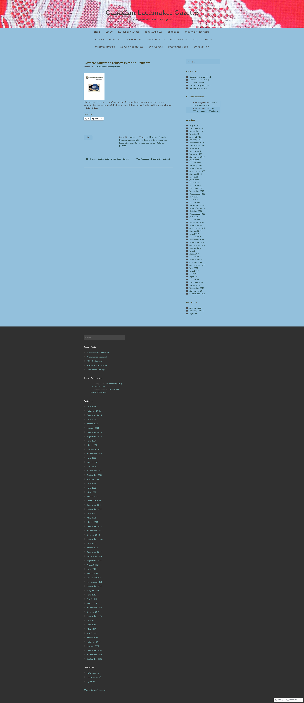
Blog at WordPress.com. (95, 690)
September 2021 (197, 194)
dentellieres (137, 140)
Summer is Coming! (199, 80)
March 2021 (195, 202)
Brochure (173, 32)
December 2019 (196, 222)
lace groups (161, 140)
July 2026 (193, 125)
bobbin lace (152, 137)
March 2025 (195, 137)
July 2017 (193, 268)
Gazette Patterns (105, 47)
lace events (149, 140)
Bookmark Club (154, 32)
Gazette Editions (202, 39)
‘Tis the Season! (197, 83)
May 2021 (193, 200)
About (109, 32)
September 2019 (197, 228)
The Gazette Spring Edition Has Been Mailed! (107, 159)
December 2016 (196, 288)
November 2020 (197, 208)
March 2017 (195, 279)
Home (97, 32)
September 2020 (197, 214)
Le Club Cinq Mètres (131, 47)
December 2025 (196, 131)
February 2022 (196, 188)
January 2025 (195, 140)
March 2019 (195, 237)
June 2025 (194, 134)
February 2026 (196, 128)
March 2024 (195, 151)
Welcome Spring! (198, 88)
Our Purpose (156, 47)
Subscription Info (178, 47)
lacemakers (143, 143)
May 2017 (193, 274)
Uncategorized (196, 311)
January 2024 (195, 154)
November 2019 (196, 225)
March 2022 (195, 185)
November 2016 (196, 291)
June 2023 (194, 160)
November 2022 (197, 168)
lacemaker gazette (128, 143)
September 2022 (197, 171)
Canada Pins (134, 39)
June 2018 (194, 251)
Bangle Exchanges (128, 32)
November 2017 (196, 259)
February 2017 (196, 282)
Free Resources (178, 39)
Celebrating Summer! (200, 85)
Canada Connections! (197, 32)
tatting (153, 143)
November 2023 (197, 157)
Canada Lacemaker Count (107, 39)
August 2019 (195, 231)
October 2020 (195, 211)
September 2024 (197, 145)
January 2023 (195, 165)
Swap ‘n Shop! (202, 47)
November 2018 (196, 242)
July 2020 (194, 217)
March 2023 (195, 162)
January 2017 (195, 285)
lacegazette (114, 67)
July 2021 (193, 197)
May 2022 (194, 182)
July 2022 (193, 177)
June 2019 (194, 234)
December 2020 (196, 205)
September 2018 (197, 245)
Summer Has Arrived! (200, 77)
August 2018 (195, 248)
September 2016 (197, 294)
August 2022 (195, 174)
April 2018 (194, 254)
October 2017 (195, 262)
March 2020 (195, 219)
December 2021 (196, 191)
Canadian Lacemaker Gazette (152, 12)
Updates (132, 137)
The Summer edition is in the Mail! (153, 159)
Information (195, 308)
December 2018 (196, 239)
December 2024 (196, 143)
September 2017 (197, 265)
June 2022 (194, 180)
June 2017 (194, 271)
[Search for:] (203, 61)
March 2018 (195, 257)
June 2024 (194, 148)
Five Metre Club (156, 39)
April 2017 (194, 277)
